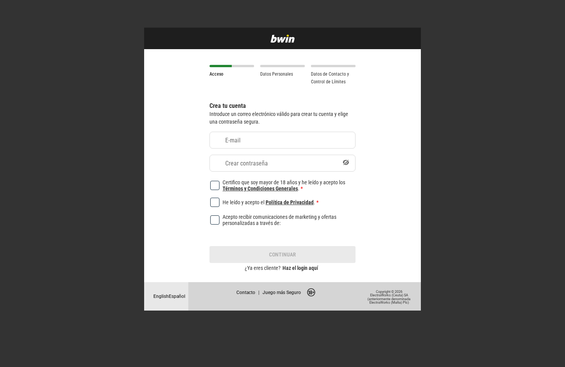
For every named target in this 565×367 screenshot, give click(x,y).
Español (177, 296)
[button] (346, 163)
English (161, 296)
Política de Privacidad (290, 202)
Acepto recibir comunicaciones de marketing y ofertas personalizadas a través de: (279, 220)
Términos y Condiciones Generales (260, 188)
